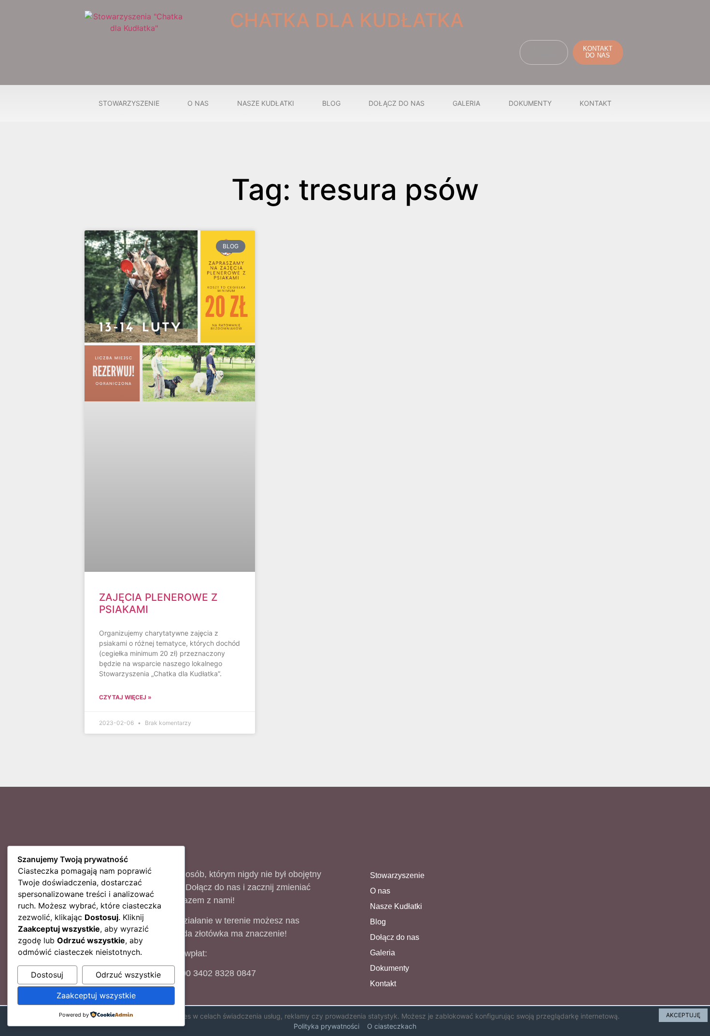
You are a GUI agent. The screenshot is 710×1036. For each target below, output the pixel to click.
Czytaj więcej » (125, 697)
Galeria (466, 103)
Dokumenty (530, 103)
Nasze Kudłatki (265, 103)
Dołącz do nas (397, 103)
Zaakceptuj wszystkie (96, 995)
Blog (331, 103)
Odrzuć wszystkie (128, 974)
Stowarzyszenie (129, 103)
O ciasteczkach (391, 1026)
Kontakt (595, 103)
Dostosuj (47, 974)
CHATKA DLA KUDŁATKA (347, 20)
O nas (198, 103)
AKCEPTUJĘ (683, 1015)
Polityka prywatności (326, 1026)
